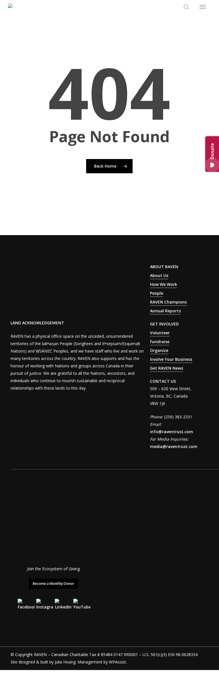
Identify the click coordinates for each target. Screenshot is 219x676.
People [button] (156, 293)
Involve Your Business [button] (171, 359)
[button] (202, 7)
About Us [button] (159, 275)
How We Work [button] (163, 284)
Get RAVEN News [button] (166, 368)
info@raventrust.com (171, 431)
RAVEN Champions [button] (168, 302)
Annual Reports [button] (165, 310)
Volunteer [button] (160, 332)
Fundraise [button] (159, 341)
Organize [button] (159, 350)
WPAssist (117, 662)
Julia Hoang (65, 662)
